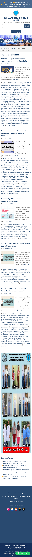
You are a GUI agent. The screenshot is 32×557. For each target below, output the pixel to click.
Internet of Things (25, 92)
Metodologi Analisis (15, 329)
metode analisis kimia (7, 178)
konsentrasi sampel (14, 324)
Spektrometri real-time (11, 117)
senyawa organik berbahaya (18, 111)
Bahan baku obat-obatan (14, 162)
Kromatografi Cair (23, 174)
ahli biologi (12, 314)
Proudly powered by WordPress (11, 553)
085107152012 (9, 2)
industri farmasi (20, 89)
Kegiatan (18, 547)
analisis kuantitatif (10, 226)
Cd (9, 85)
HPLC (12, 167)
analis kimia (15, 82)
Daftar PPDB (13, 549)
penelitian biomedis (12, 333)
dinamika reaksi (5, 229)
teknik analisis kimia (15, 236)
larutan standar (24, 176)
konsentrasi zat (18, 172)
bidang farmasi (17, 228)
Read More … (15, 79)
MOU (20, 549)
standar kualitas (5, 190)
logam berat (23, 99)
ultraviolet (13, 238)
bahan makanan (12, 319)
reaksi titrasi (19, 186)
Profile (13, 545)
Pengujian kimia (14, 183)
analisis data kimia (14, 269)
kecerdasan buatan (6, 276)
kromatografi (20, 98)
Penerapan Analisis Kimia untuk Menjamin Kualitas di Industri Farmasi (13, 133)
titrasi (2, 191)
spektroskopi (18, 188)
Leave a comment (11, 125)
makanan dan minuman (7, 101)
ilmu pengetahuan (6, 89)
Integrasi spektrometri (14, 92)
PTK (8, 547)
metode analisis (23, 278)
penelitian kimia (22, 333)
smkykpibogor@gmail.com (21, 2)
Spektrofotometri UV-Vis (7, 115)
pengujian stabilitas (17, 336)
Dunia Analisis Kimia (16, 85)
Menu (18, 32)
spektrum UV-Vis (5, 236)
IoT (2, 94)
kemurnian (21, 171)
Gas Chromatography (6, 166)
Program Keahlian (22, 545)
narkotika (5, 103)
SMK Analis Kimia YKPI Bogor (16, 18)
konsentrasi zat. (5, 326)
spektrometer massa (25, 281)
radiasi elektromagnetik (22, 110)
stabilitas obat (26, 188)
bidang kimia (4, 85)
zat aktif (3, 193)
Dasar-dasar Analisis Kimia (8, 272)
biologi (27, 271)
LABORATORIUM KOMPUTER (13, 40)
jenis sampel (8, 233)
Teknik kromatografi (14, 343)
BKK (24, 547)
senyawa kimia (10, 234)
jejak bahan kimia (8, 94)
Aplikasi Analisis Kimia (21, 226)
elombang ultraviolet (15, 229)
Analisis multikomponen (14, 84)
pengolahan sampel (6, 336)
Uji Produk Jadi (9, 191)
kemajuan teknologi (12, 322)
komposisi (7, 96)
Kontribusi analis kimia (16, 326)
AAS (10, 82)
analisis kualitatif (5, 271)
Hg (15, 87)
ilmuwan (13, 89)
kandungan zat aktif (20, 169)
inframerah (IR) (23, 321)
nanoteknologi (5, 279)
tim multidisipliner (6, 345)
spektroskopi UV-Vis (10, 341)
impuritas (21, 167)
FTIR (13, 87)
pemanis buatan (25, 104)
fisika (28, 272)
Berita (4, 82)
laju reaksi (23, 233)
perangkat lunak (19, 106)
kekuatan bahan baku (12, 171)
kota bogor (13, 98)
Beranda (7, 545)
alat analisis (19, 314)
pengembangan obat (6, 334)
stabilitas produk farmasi (22, 118)
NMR (10, 103)
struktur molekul (17, 120)
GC (13, 166)
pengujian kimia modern (7, 106)
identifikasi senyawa (11, 231)
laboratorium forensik (7, 99)
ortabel (3, 104)
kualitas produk (15, 176)
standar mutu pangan (6, 120)
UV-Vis (22, 191)
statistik (18, 341)
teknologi (10, 283)
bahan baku (4, 162)
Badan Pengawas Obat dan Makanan (19, 160)
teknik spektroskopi (25, 343)
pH (17, 185)
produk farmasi (16, 338)
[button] (22, 553)
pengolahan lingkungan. (18, 334)
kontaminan (6, 98)
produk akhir (22, 185)
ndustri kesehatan (20, 178)
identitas (16, 167)
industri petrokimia (19, 91)
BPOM (10, 164)
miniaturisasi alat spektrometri (22, 101)
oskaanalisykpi (9, 104)
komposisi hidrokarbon (16, 96)
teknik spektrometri (6, 122)
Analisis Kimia (22, 82)
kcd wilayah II (16, 94)
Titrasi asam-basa (16, 345)
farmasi (24, 85)
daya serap (15, 164)
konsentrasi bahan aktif (7, 172)
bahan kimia (24, 84)
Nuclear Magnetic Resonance (19, 103)
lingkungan (16, 99)
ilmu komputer (5, 274)
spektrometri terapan (10, 118)
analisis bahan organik (24, 315)
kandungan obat (10, 169)
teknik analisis (26, 120)
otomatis (16, 104)
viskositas (26, 191)
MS (2, 103)
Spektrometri (17, 115)
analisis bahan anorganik (10, 315)
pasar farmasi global (14, 181)
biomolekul (4, 321)
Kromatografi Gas (5, 176)
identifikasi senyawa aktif (23, 87)
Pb (19, 104)
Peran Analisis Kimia (11, 185)
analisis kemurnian (21, 224)
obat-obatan (20, 179)
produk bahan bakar (10, 110)
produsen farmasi (10, 186)
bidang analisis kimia (6, 228)
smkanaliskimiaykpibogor (21, 113)
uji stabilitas (16, 191)
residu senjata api (6, 111)
